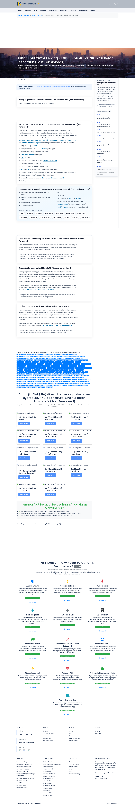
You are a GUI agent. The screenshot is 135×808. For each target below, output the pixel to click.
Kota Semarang (45, 356)
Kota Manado (46, 366)
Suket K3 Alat (47, 781)
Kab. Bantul (55, 381)
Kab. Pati (64, 385)
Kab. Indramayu (50, 371)
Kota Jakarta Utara (78, 377)
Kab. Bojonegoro (57, 364)
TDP (22, 158)
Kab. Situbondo (21, 387)
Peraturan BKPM (22, 788)
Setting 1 (97, 731)
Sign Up (116, 4)
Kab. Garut (78, 362)
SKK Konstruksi (47, 762)
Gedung (28, 10)
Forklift (22, 213)
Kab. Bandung (32, 364)
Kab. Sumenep (76, 371)
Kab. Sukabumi (36, 370)
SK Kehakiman (42, 149)
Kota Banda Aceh (55, 356)
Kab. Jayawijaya (56, 385)
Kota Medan (45, 354)
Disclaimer (72, 762)
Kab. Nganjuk (49, 387)
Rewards (45, 736)
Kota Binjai (63, 375)
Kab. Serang (79, 381)
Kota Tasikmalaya (73, 385)
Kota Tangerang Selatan (47, 362)
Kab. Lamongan (70, 381)
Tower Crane (84, 217)
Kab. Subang (20, 368)
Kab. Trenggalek (37, 385)
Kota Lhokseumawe (73, 383)
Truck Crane (23, 217)
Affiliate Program (74, 738)
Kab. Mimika (44, 375)
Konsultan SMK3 (48, 769)
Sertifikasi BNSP (47, 795)
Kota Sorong (28, 385)
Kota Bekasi (33, 358)
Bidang (34, 15)
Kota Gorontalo (63, 383)
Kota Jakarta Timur (22, 364)
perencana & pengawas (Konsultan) (62, 140)
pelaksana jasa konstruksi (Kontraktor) (33, 140)
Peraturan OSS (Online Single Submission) (26, 775)
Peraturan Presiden (23, 769)
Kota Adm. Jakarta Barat (33, 354)
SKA (22, 169)
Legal (70, 733)
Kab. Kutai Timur (55, 366)
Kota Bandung (36, 356)
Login (109, 4)
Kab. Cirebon (79, 370)
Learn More (24, 423)
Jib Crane (75, 217)
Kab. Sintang (36, 383)
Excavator (39, 213)
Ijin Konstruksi (47, 771)
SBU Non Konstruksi (49, 786)
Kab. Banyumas (67, 371)
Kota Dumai (36, 373)
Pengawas (83, 10)
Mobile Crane (81, 213)
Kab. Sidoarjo (77, 360)
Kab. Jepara (77, 379)
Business (26, 15)
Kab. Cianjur (85, 375)
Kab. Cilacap (35, 362)
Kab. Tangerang (69, 358)
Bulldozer (30, 213)
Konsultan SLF (47, 790)
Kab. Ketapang (21, 373)
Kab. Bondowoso (21, 381)
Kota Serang (48, 364)
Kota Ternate (42, 368)
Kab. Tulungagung (58, 377)
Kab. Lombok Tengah (57, 373)
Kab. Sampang (68, 377)
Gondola (66, 217)
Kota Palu (29, 366)
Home (20, 15)
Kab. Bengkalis (55, 370)
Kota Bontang (64, 370)
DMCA (71, 769)
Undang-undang (22, 762)
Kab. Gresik (72, 370)
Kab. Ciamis (29, 375)
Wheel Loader (49, 213)
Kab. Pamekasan (68, 379)
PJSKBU (77, 198)
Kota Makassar (62, 354)
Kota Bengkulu (79, 368)
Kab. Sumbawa (45, 383)
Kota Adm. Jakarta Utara (65, 360)
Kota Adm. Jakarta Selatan (24, 356)
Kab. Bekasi (30, 360)
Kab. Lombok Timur (32, 379)
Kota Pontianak (51, 358)
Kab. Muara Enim (83, 385)
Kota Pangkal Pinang (53, 375)
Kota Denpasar (88, 368)
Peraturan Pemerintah (24, 767)
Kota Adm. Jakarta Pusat (40, 360)
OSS (35, 146)
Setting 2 (98, 733)
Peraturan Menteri (22, 771)
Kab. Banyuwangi (21, 366)
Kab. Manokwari (66, 356)
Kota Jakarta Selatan (68, 362)
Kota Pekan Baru (67, 364)
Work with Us (47, 738)
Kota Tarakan (77, 375)
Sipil (35, 10)
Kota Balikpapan (53, 360)
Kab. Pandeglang (45, 370)
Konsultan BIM (47, 793)
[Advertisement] (67, 33)
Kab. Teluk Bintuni (84, 383)
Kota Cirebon (54, 383)
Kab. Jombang (28, 377)
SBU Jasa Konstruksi (49, 776)
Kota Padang (60, 358)
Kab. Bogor (28, 362)
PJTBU (71, 198)
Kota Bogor (84, 371)
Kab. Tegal (67, 373)
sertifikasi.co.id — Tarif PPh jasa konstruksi (57, 326)
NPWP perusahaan (27, 155)
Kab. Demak (62, 381)
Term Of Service (74, 764)
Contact (71, 736)
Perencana (73, 10)
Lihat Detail (32, 602)
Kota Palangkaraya (45, 373)
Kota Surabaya (53, 354)
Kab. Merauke (20, 375)
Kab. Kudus (29, 383)
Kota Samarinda (42, 358)
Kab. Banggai (30, 387)
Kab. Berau (20, 377)
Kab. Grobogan (21, 383)
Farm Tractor (59, 213)
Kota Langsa (49, 379)
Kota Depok (58, 362)
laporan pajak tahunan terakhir (53, 178)
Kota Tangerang (21, 354)
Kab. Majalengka (86, 379)
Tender (20, 10)
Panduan (93, 10)
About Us (45, 731)
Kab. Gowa (29, 373)
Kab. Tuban (20, 370)
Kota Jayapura (79, 358)
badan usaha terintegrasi (31, 143)
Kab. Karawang (37, 366)
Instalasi (43, 10)
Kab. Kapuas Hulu (46, 381)
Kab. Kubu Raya (32, 371)
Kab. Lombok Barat (40, 387)
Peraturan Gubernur (23, 780)
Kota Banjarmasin (85, 364)
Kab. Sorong (20, 385)
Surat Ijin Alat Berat (49, 774)
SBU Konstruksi (47, 783)
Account (71, 731)
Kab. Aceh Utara (58, 379)
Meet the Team (48, 741)
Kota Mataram (73, 366)
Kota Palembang (72, 354)
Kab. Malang (27, 370)
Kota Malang (58, 368)
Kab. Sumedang (21, 379)
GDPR (70, 771)
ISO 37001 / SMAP (63, 207)
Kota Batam (76, 364)
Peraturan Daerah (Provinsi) (25, 778)
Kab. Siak (86, 381)
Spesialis (63, 10)
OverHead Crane (45, 217)
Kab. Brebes (36, 375)
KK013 (40, 15)
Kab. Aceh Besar (48, 377)
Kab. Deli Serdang (38, 377)
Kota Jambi (85, 360)
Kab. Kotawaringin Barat (33, 381)
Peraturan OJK (21, 785)
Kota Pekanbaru (21, 360)
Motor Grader (70, 213)
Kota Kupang (40, 364)
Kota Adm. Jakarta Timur (78, 356)
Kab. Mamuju (41, 379)
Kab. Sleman (41, 371)
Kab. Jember (81, 366)
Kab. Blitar (70, 375)
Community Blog (48, 733)
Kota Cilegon (50, 368)
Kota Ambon (64, 366)
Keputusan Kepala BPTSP (24, 764)
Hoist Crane (33, 217)
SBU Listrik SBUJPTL (48, 778)
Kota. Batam (58, 371)
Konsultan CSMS (48, 767)
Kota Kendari (20, 362)
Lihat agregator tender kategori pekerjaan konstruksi (53, 86)
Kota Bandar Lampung (23, 358)
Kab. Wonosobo (47, 385)
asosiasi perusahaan (50, 160)
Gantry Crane (57, 217)
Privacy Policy (73, 741)
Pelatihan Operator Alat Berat (52, 764)
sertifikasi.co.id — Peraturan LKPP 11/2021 (39, 290)
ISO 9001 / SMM (62, 204)
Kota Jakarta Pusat (22, 371)
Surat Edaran (21, 783)
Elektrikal (53, 10)
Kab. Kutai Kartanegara (31, 368)
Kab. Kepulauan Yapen (77, 373)
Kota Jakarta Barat (68, 368)
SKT (28, 169)
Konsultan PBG (47, 788)
